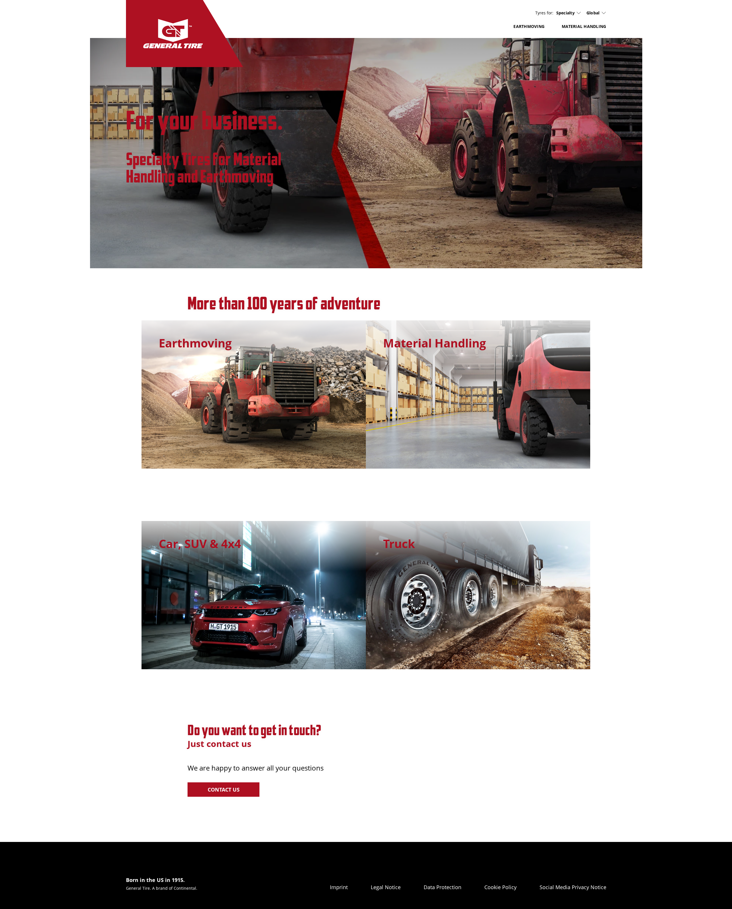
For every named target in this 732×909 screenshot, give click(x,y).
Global (593, 13)
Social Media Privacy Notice (573, 887)
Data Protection (442, 887)
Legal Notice (386, 887)
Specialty (565, 13)
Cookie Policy (500, 887)
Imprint (339, 887)
